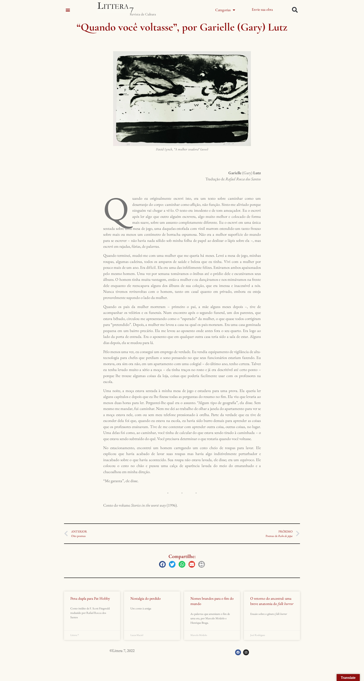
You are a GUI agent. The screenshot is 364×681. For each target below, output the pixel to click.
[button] (67, 9)
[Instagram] (246, 652)
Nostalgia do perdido (145, 598)
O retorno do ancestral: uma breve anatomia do (271, 601)
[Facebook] (238, 652)
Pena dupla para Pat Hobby (90, 598)
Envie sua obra (262, 9)
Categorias (223, 9)
